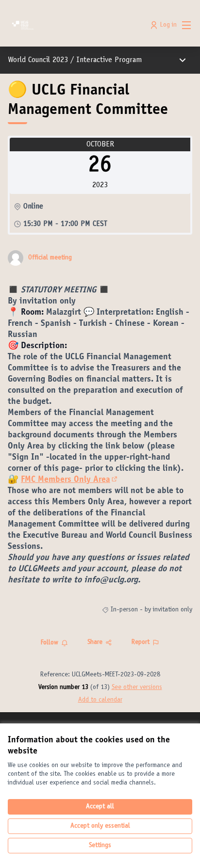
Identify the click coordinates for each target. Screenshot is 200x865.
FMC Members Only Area (70, 480)
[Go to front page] (76, 25)
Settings (100, 845)
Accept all (100, 806)
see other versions (137, 687)
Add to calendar (100, 700)
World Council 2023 (38, 60)
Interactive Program (109, 60)
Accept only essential (100, 826)
